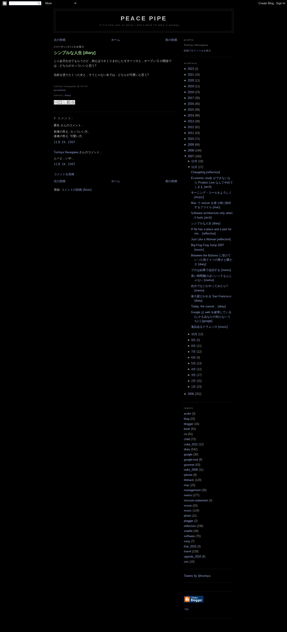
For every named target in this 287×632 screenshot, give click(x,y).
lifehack (189, 480)
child (187, 439)
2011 (191, 133)
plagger (188, 521)
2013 (191, 121)
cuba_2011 (191, 444)
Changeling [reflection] (205, 172)
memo (188, 495)
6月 (193, 357)
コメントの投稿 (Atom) (76, 189)
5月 (193, 363)
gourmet (189, 464)
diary (68, 95)
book (187, 429)
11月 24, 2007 (65, 142)
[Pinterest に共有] (73, 102)
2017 (191, 98)
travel (187, 551)
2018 (191, 92)
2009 (191, 144)
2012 (191, 127)
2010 (191, 138)
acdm (187, 413)
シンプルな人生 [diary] (75, 52)
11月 (194, 167)
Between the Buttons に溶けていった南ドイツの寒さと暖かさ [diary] (211, 260)
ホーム (115, 40)
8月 (193, 346)
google (188, 454)
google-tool (191, 459)
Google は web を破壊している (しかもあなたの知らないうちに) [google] (211, 317)
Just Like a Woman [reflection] (211, 239)
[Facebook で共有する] (68, 102)
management (192, 490)
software (189, 536)
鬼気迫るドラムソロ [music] (209, 326)
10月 (194, 334)
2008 (191, 150)
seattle (188, 531)
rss (186, 609)
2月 (193, 381)
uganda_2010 (192, 556)
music (188, 510)
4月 (193, 369)
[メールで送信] (56, 102)
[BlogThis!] (60, 102)
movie (188, 505)
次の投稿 (59, 40)
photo (187, 515)
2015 (191, 109)
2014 (191, 115)
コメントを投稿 (64, 174)
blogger (188, 424)
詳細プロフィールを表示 (197, 50)
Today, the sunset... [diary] (208, 306)
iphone (188, 475)
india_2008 (191, 469)
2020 (191, 80)
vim (186, 561)
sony (187, 541)
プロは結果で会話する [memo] (211, 270)
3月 (193, 375)
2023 (191, 68)
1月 (193, 386)
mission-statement (196, 500)
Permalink (60, 90)
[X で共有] (64, 102)
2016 (191, 103)
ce (185, 434)
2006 (191, 394)
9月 (193, 340)
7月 (193, 351)
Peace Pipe (144, 18)
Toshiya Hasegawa (66, 152)
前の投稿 (171, 40)
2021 (191, 74)
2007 (191, 156)
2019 (191, 86)
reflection (190, 526)
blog (186, 418)
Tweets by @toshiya (197, 575)
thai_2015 (190, 546)
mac (186, 485)
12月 (194, 161)
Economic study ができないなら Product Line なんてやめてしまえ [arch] (212, 182)
